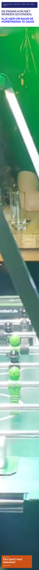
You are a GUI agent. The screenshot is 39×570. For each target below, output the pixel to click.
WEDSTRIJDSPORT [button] (16, 4)
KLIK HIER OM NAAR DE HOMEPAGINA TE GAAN (18, 20)
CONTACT (5, 5)
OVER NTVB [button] (23, 4)
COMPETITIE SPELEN (6, 565)
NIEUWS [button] (28, 4)
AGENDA (32, 4)
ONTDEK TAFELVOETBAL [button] (7, 4)
